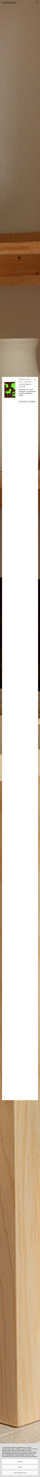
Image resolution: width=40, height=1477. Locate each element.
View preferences (20, 1473)
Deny (20, 1467)
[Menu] (37, 3)
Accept (20, 1461)
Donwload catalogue (27, 401)
